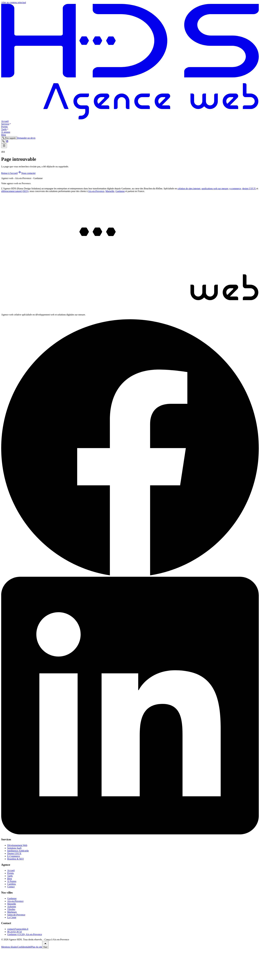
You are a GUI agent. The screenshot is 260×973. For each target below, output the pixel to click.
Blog (3, 134)
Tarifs (4, 129)
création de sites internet (189, 188)
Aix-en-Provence (96, 191)
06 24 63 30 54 (14, 931)
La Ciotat (11, 917)
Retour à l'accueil (9, 173)
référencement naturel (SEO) (14, 191)
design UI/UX (249, 188)
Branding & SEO (15, 859)
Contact (11, 886)
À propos (5, 132)
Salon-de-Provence (16, 914)
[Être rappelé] (3, 141)
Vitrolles (11, 909)
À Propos (11, 881)
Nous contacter (28, 173)
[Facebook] (130, 575)
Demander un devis (26, 138)
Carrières (11, 884)
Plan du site (36, 947)
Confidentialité (24, 947)
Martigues (12, 912)
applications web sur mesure (214, 188)
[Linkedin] (130, 833)
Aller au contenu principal (13, 2)
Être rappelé (10, 138)
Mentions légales (9, 947)
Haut (45, 947)
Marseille (109, 191)
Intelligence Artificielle (18, 850)
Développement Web (17, 845)
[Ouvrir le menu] (4, 145)
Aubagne (11, 906)
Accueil (5, 121)
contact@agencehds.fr (17, 929)
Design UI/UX (14, 853)
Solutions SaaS (14, 848)
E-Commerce (13, 856)
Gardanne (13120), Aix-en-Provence (24, 934)
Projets (4, 126)
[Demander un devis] (7, 141)
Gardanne (120, 191)
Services (5, 124)
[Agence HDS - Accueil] (130, 118)
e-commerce (235, 188)
